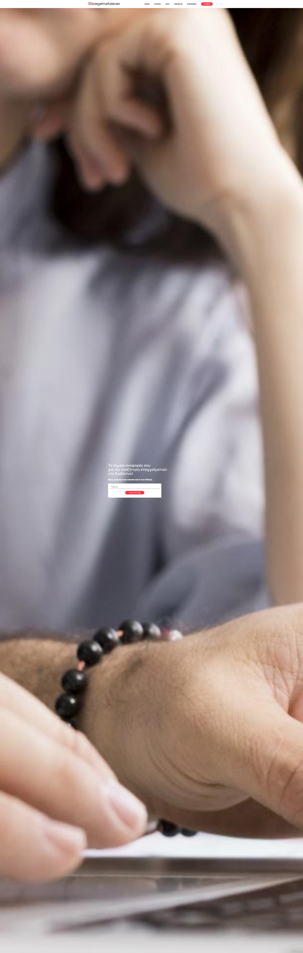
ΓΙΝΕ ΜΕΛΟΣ (178, 4)
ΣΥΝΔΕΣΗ (206, 4)
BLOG (167, 4)
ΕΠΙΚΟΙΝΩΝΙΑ (191, 4)
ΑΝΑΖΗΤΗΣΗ (133, 493)
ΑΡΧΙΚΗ (147, 4)
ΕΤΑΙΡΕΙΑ (157, 4)
